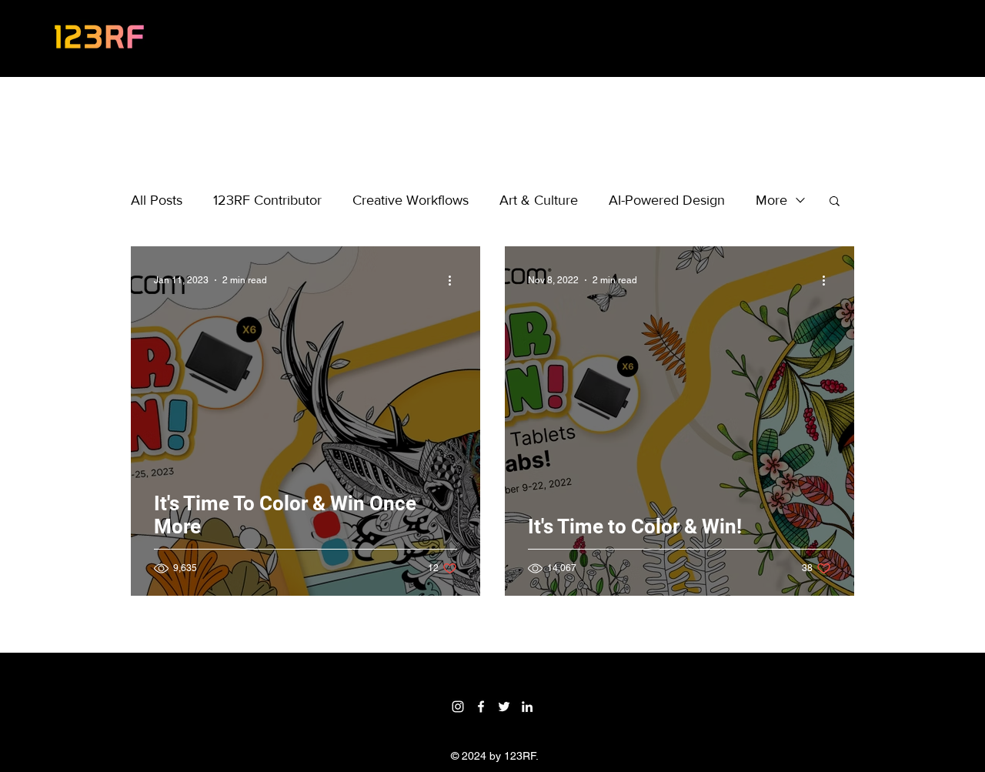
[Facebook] (481, 706)
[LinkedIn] (527, 706)
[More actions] (455, 280)
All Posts (156, 200)
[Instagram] (458, 706)
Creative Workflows (410, 200)
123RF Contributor (267, 200)
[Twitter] (504, 706)
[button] (834, 202)
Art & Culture (538, 200)
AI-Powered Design (667, 200)
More (771, 200)
